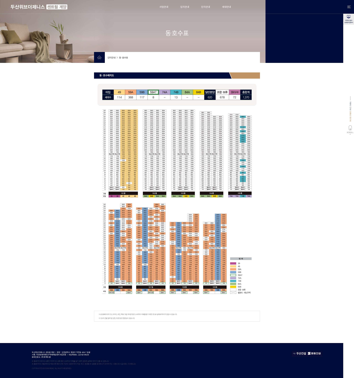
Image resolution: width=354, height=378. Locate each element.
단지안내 (205, 6)
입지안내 (184, 6)
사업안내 (163, 6)
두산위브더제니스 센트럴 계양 (39, 6)
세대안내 (226, 6)
